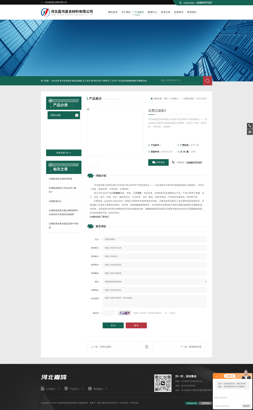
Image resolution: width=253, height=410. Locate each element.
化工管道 (86, 81)
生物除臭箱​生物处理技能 (60, 179)
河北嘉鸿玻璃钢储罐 (127, 81)
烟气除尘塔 (96, 81)
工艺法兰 (114, 81)
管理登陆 (206, 403)
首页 (166, 98)
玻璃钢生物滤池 (143, 81)
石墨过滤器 (55, 115)
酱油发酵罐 (77, 81)
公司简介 (51, 389)
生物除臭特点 (55, 201)
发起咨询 (246, 406)
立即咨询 (160, 162)
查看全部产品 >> (63, 153)
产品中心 (74, 389)
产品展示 (174, 98)
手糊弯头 (105, 81)
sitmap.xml (191, 403)
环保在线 (134, 403)
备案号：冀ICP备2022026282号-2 (104, 403)
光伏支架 (55, 81)
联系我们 (98, 389)
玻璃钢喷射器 (195, 347)
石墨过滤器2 (105, 347)
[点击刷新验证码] (124, 313)
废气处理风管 (66, 81)
